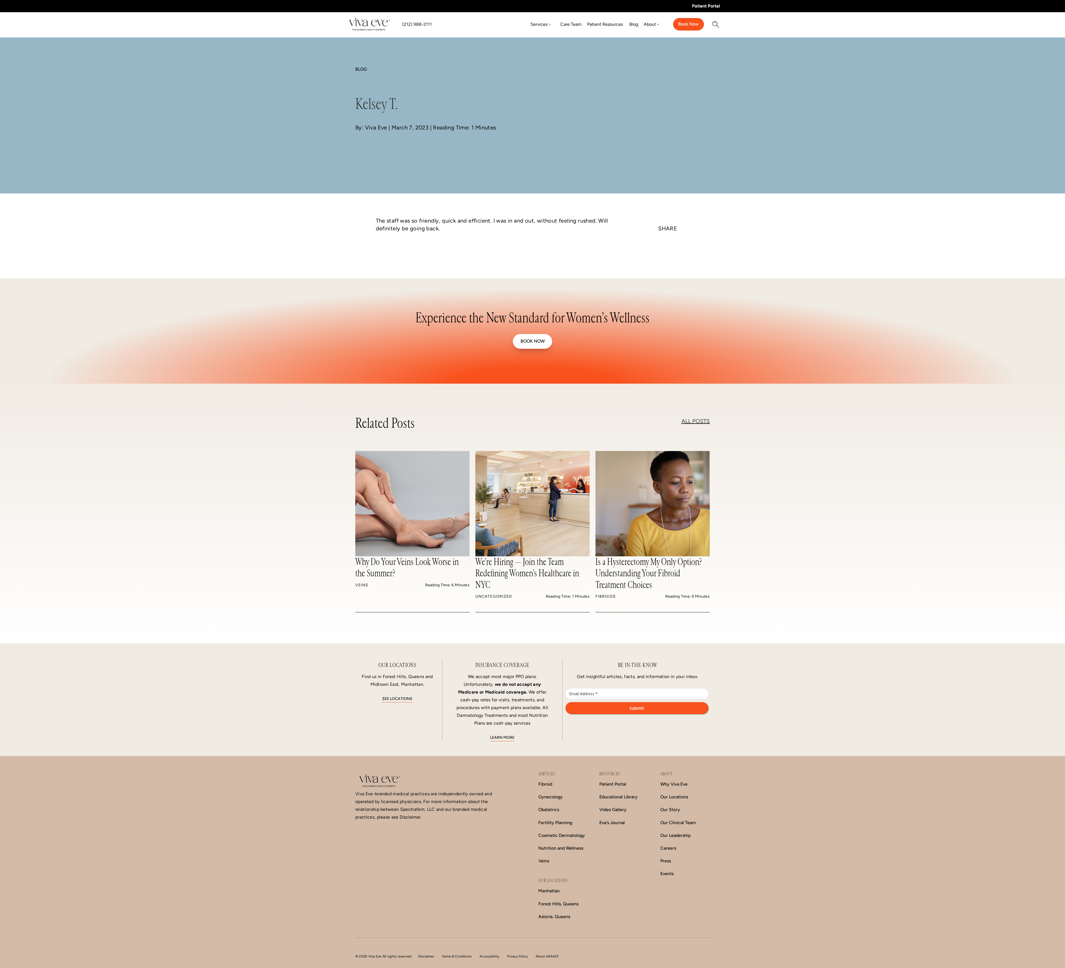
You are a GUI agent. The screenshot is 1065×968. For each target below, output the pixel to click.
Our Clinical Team (678, 822)
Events (667, 873)
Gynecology (550, 796)
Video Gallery (613, 809)
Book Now (688, 24)
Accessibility (489, 956)
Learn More (502, 737)
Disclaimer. (410, 817)
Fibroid (545, 784)
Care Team (571, 24)
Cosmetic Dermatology (561, 835)
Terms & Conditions (457, 956)
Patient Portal (706, 6)
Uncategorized (493, 596)
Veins (362, 585)
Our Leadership (675, 835)
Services (539, 24)
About (650, 24)
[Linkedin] (667, 251)
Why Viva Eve (674, 784)
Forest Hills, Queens (558, 903)
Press (665, 860)
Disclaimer (426, 956)
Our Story (670, 809)
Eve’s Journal (612, 822)
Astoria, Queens (554, 916)
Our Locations (674, 796)
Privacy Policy (517, 956)
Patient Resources (605, 24)
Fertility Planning (555, 822)
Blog (633, 24)
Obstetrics (548, 809)
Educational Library (618, 796)
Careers (668, 848)
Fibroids (605, 596)
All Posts (695, 421)
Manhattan (549, 890)
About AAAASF (547, 956)
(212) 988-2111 (417, 24)
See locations (397, 698)
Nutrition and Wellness (560, 848)
